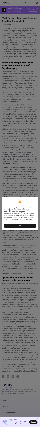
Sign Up (33, 422)
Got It (20, 226)
